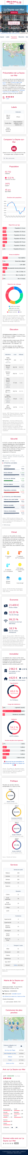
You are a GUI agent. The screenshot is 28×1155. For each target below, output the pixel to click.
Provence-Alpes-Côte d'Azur (10, 33)
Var (18, 33)
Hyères (15, 965)
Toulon (10, 1060)
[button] (5, 45)
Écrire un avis (14, 23)
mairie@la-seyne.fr (16, 994)
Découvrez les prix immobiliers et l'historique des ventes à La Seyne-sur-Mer (14, 763)
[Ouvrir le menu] (20, 2)
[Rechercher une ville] (17, 2)
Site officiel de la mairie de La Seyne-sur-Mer (14, 996)
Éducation (21, 37)
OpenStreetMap (22, 65)
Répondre (7, 1127)
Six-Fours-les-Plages (10, 1050)
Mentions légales (15, 1151)
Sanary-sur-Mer (10, 1063)
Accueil (2, 33)
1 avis (14, 15)
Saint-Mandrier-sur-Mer (10, 1053)
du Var (4, 82)
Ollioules (10, 1057)
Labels (7, 37)
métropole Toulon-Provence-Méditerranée (14, 91)
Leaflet (11, 65)
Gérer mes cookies (17, 1153)
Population (14, 37)
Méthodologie (7, 525)
